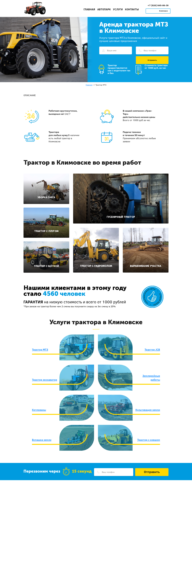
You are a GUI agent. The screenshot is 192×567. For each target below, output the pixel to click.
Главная (89, 9)
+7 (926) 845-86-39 (158, 5)
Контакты (132, 9)
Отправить (152, 60)
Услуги (118, 9)
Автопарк (104, 9)
